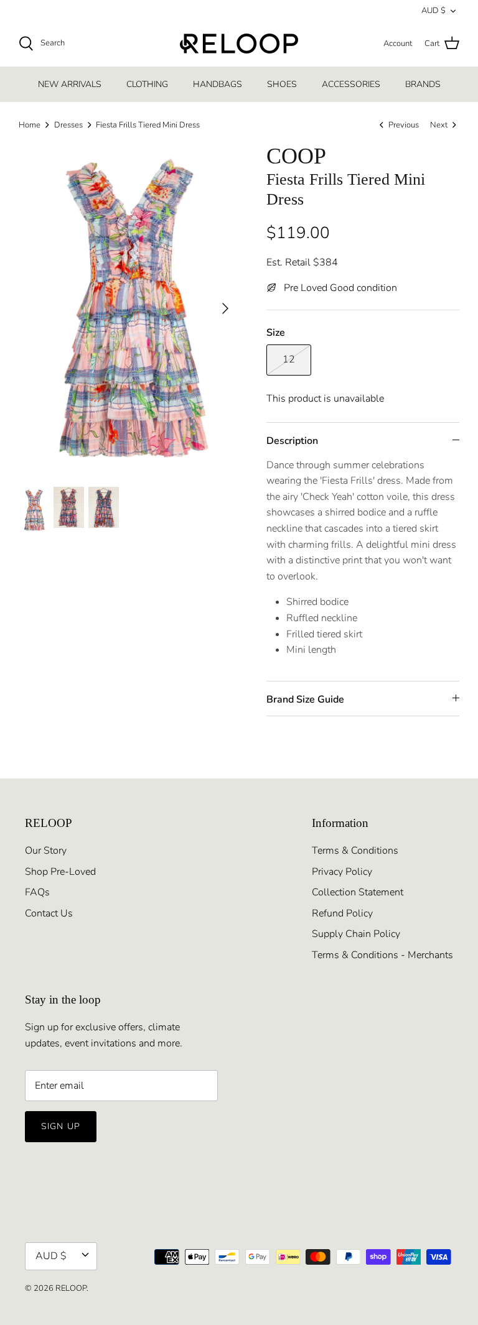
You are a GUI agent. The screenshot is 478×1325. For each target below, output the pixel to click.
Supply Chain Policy (356, 934)
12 (289, 359)
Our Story (46, 850)
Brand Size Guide (305, 699)
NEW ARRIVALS (69, 84)
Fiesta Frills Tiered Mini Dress (148, 125)
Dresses (68, 125)
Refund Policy (342, 913)
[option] (129, 308)
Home (29, 125)
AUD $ (433, 10)
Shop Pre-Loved (60, 872)
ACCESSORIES (351, 84)
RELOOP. (71, 1288)
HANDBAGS (217, 84)
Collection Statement (357, 892)
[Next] (225, 308)
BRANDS (423, 84)
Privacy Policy (342, 872)
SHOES (282, 84)
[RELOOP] (239, 43)
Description (292, 441)
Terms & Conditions (355, 850)
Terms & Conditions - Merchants (382, 955)
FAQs (37, 892)
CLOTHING (147, 84)
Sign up (60, 1126)
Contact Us (49, 913)
